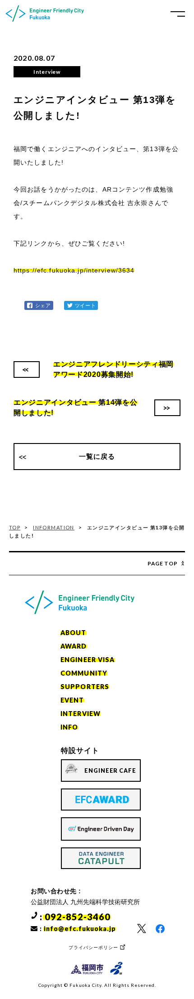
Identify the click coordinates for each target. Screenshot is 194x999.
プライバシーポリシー (93, 947)
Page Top (163, 563)
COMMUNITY (83, 673)
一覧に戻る (97, 456)
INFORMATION (53, 527)
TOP (14, 527)
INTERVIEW (80, 713)
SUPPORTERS (84, 686)
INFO (69, 727)
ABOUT (73, 632)
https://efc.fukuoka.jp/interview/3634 (74, 270)
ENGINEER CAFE (110, 770)
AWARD (73, 646)
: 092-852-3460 (75, 916)
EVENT (72, 700)
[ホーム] (44, 13)
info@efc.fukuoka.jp (80, 928)
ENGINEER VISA (87, 659)
